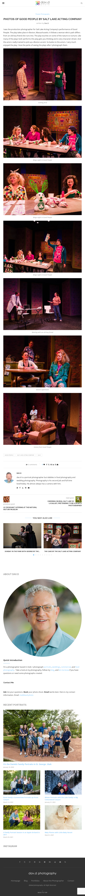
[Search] (81, 3)
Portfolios (35, 881)
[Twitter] (24, 862)
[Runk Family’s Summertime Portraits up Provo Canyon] (21, 782)
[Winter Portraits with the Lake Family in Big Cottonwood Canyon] (63, 782)
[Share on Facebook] (46, 464)
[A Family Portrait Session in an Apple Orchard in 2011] (21, 817)
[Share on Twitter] (49, 464)
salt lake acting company (25, 455)
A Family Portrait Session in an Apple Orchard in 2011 (21, 833)
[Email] (60, 862)
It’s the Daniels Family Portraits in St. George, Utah (27, 764)
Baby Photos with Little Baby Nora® (58, 832)
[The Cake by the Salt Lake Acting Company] (63, 535)
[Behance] (50, 862)
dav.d (46, 23)
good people (9, 455)
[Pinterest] (34, 862)
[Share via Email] (57, 464)
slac (39, 455)
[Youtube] (55, 862)
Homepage (15, 881)
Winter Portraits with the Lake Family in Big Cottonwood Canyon (61, 798)
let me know (64, 670)
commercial (66, 667)
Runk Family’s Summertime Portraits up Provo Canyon (20, 798)
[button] (6, 539)
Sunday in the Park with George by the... (22, 551)
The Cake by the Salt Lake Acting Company (62, 551)
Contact (71, 881)
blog (52, 670)
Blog (26, 881)
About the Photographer (53, 881)
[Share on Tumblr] (55, 464)
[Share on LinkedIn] (53, 464)
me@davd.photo (26, 695)
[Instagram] (29, 862)
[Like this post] (44, 464)
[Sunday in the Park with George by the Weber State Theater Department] (22, 535)
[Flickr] (44, 862)
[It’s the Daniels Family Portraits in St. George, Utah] (42, 736)
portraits (47, 667)
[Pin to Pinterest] (51, 464)
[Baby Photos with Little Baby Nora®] (63, 817)
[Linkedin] (39, 862)
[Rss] (65, 862)
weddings (56, 667)
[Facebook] (19, 862)
